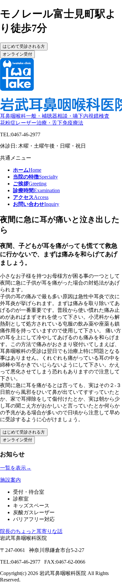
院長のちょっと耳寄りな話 (31, 531)
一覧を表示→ (15, 468)
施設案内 (10, 480)
